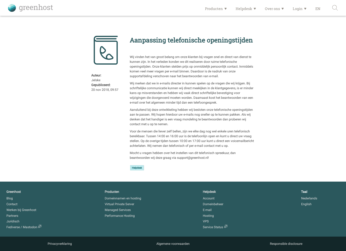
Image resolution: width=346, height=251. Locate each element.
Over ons (272, 8)
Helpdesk (244, 8)
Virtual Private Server (119, 204)
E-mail (207, 210)
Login (298, 8)
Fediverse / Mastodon (21, 227)
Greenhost (13, 192)
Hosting (208, 216)
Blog (9, 198)
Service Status (213, 227)
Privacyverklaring (60, 244)
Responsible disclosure (286, 244)
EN (317, 8)
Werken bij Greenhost (21, 210)
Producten (214, 8)
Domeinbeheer (213, 204)
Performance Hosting (120, 216)
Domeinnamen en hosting (123, 198)
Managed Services (118, 210)
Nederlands (309, 198)
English (306, 204)
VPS (206, 221)
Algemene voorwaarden (173, 244)
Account (208, 198)
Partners (12, 216)
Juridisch (12, 221)
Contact (11, 204)
